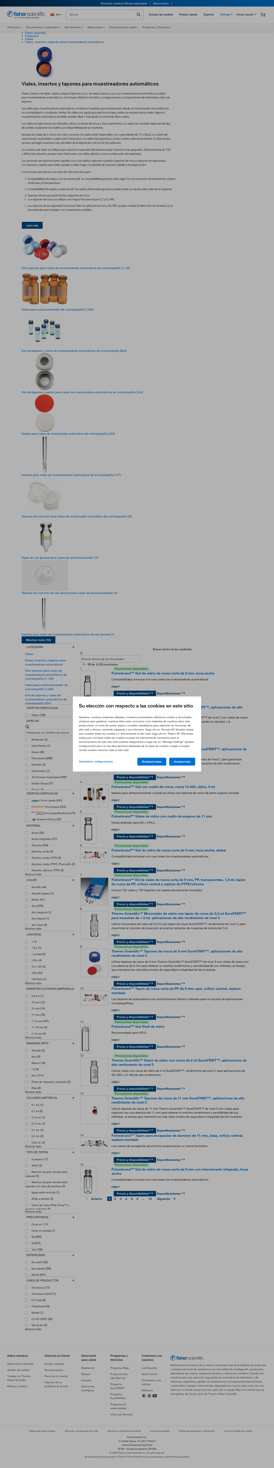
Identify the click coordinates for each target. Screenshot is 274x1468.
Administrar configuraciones (96, 761)
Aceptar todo (182, 761)
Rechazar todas (152, 761)
